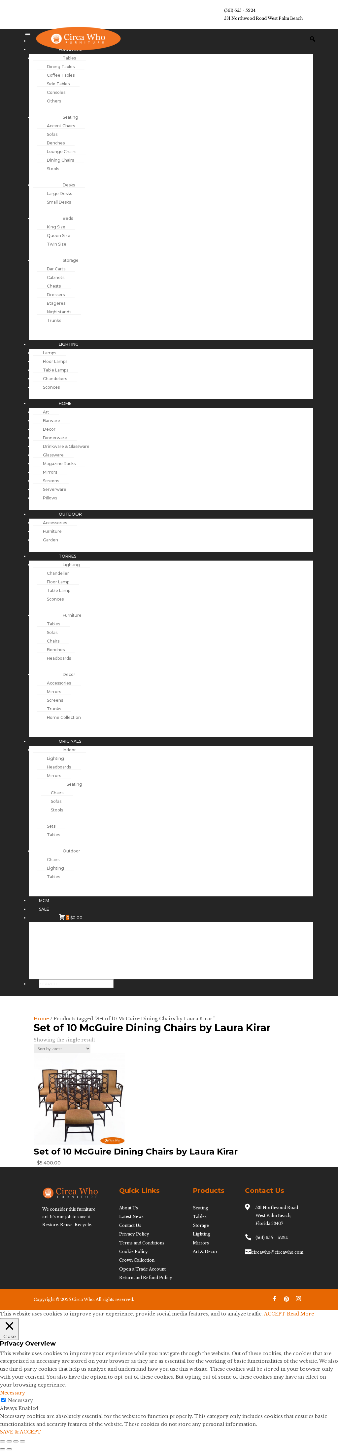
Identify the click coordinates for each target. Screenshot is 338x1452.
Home (41, 1019)
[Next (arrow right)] (9, 1449)
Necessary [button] (12, 1393)
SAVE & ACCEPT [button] (20, 1432)
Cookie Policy (133, 1251)
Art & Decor (205, 1251)
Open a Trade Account (142, 1269)
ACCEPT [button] (275, 1314)
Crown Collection (136, 1260)
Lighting (201, 1234)
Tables (200, 1216)
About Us (128, 1207)
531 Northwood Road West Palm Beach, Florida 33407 (276, 1215)
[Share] (15, 1441)
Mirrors (201, 1242)
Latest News (131, 1216)
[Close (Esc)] (22, 1441)
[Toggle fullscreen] (9, 1441)
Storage (201, 1225)
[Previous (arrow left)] (2, 1449)
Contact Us (130, 1225)
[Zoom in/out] (2, 1441)
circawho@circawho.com (277, 1252)
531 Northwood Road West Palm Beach (263, 18)
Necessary (20, 1400)
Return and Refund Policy (145, 1277)
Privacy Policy (134, 1234)
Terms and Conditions (141, 1242)
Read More (300, 1314)
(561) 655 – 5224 (271, 1237)
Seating (200, 1207)
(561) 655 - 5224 (239, 10)
